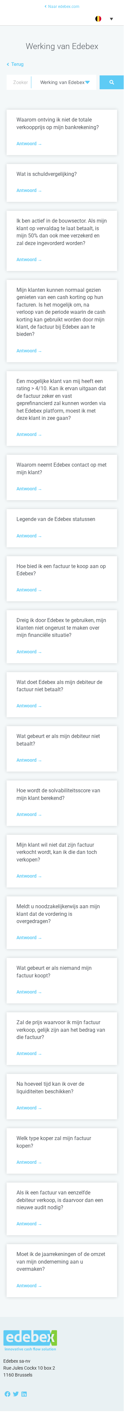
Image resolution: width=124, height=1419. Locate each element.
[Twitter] (16, 1394)
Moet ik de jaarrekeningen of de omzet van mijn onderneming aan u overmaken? (60, 1261)
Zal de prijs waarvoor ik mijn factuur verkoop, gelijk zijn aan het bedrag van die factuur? (60, 1029)
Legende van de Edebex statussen (55, 519)
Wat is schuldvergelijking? (46, 174)
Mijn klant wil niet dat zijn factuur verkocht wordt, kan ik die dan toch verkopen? (56, 852)
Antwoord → (29, 143)
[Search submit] (112, 82)
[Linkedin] (24, 1394)
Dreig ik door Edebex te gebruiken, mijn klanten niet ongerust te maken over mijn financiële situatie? (61, 627)
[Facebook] (7, 1394)
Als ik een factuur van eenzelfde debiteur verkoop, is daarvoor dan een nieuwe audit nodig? (59, 1200)
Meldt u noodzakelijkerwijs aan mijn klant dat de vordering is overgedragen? (58, 913)
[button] (103, 18)
